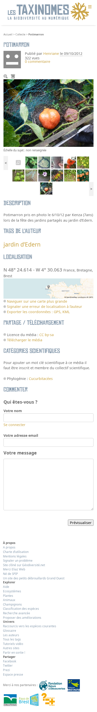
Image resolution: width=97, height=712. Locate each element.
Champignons (12, 604)
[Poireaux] (31, 175)
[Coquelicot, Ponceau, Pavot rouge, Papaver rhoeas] (70, 162)
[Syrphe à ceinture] (31, 162)
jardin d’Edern (22, 244)
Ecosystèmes (12, 591)
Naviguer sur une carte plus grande (37, 301)
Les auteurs (11, 635)
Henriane (51, 53)
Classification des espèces (21, 609)
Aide (6, 587)
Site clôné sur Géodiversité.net (24, 565)
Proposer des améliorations (22, 618)
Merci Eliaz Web (14, 569)
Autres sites (11, 648)
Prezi (6, 670)
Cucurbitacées (41, 378)
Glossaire (9, 630)
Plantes (8, 596)
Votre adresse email (20, 435)
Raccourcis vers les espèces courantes (29, 626)
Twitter (8, 665)
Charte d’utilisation (16, 552)
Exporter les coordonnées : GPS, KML (38, 311)
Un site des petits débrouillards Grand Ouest (33, 578)
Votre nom (12, 410)
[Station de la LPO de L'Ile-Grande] (18, 162)
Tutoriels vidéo (13, 644)
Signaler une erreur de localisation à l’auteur (44, 306)
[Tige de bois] (44, 162)
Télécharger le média (13, 76)
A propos (9, 547)
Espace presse (13, 674)
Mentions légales (15, 556)
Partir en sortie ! (14, 652)
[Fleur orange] (83, 162)
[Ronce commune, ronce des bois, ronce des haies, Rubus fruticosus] (57, 175)
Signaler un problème (18, 560)
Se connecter (14, 424)
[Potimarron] (46, 188)
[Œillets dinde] (83, 175)
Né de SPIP (10, 574)
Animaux (9, 600)
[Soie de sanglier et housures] (57, 162)
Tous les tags (12, 639)
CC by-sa (46, 334)
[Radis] (70, 175)
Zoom (5, 76)
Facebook (9, 661)
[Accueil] (48, 12)
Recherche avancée (16, 613)
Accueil (7, 34)
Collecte (20, 34)
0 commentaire (37, 61)
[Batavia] (18, 175)
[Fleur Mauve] (44, 175)
